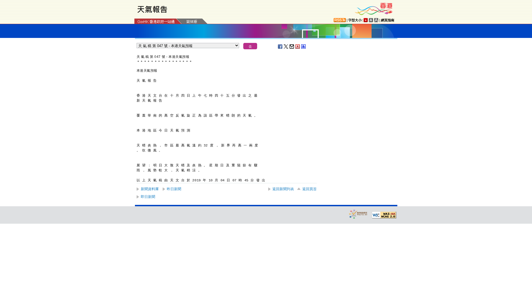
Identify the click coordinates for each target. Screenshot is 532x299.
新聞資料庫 (150, 189)
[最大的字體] (376, 20)
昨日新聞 (174, 189)
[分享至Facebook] (280, 46)
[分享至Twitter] (286, 46)
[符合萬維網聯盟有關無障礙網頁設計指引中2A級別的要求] (384, 215)
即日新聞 (148, 197)
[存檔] (297, 46)
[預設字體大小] (366, 20)
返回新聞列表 (283, 189)
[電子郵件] (292, 46)
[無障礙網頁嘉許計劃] (358, 214)
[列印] (303, 46)
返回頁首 (309, 189)
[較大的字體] (371, 20)
